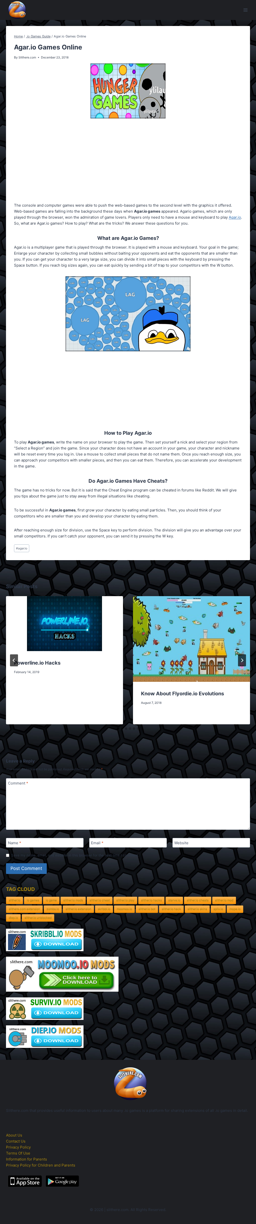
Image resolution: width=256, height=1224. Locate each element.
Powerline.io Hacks (37, 663)
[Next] (242, 660)
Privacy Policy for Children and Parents (40, 1165)
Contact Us (16, 1141)
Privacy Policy (18, 1147)
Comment (18, 783)
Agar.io (235, 217)
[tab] (118, 728)
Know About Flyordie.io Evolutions (182, 694)
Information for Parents (26, 1159)
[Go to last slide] (14, 660)
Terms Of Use (18, 1153)
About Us (14, 1135)
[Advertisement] (128, 161)
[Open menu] (245, 10)
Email (97, 842)
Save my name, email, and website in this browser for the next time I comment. (75, 855)
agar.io (21, 548)
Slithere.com (27, 57)
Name (14, 842)
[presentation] (64, 623)
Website (181, 842)
